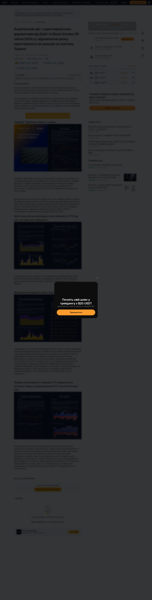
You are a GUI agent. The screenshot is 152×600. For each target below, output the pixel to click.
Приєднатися (76, 312)
